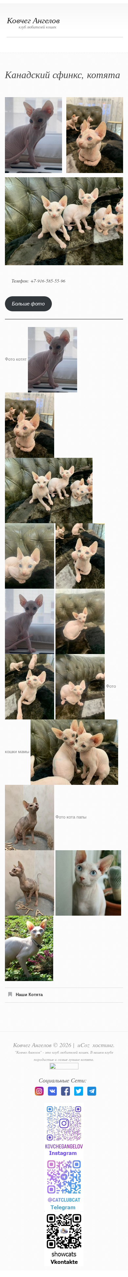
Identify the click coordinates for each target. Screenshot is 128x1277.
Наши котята (29, 994)
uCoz (83, 1045)
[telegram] (91, 1095)
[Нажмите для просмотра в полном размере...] (52, 359)
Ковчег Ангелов (33, 20)
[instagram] (39, 1095)
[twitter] (78, 1095)
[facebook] (65, 1095)
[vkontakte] (52, 1095)
